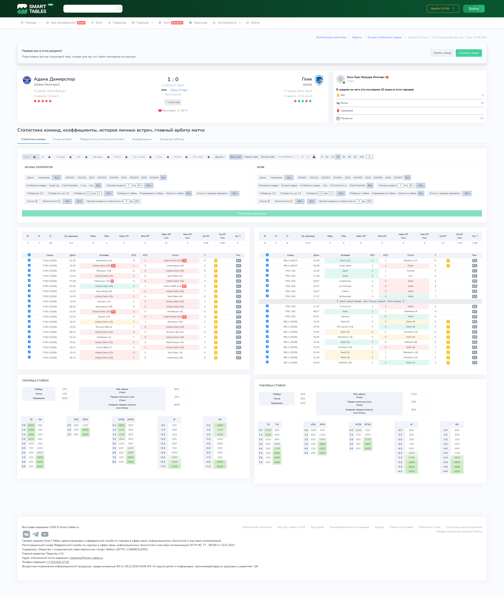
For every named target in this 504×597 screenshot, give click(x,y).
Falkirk (345, 291)
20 (338, 156)
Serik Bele (175, 296)
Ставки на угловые (401, 527)
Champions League (268, 185)
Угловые (61, 156)
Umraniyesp (175, 265)
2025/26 (154, 177)
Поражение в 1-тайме (151, 193)
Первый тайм (251, 156)
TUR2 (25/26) (50, 260)
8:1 (238, 260)
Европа (356, 37)
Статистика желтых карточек (464, 527)
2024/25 (134, 177)
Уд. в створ (139, 156)
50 (355, 156)
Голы (27, 156)
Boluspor (104, 270)
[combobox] (92, 9)
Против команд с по (121, 185)
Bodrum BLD (175, 332)
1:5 (238, 357)
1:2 (474, 362)
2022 (91, 177)
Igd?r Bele (175, 275)
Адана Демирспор (54, 79)
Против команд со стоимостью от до (109, 201)
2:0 (474, 347)
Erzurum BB (104, 326)
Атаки (178, 156)
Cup (91, 185)
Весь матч (236, 156)
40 (349, 156)
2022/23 (101, 177)
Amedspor (104, 337)
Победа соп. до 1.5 (58, 193)
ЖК (79, 156)
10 (326, 156)
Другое (219, 156)
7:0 (238, 291)
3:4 (474, 296)
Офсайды (98, 156)
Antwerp (411, 331)
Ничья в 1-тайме (175, 193)
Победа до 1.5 (35, 193)
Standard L (345, 336)
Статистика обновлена (252, 213)
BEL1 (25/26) (290, 321)
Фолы (118, 156)
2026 (388, 177)
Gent (345, 321)
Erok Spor (175, 352)
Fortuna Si (345, 306)
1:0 (238, 301)
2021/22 (81, 177)
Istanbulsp (104, 260)
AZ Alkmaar (345, 286)
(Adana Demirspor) (47, 84)
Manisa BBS (175, 286)
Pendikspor (175, 311)
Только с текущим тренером (212, 193)
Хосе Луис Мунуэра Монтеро (365, 77)
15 (332, 156)
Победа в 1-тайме (127, 193)
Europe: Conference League (384, 37)
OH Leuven (345, 326)
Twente (410, 270)
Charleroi (345, 347)
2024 (124, 177)
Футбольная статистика (331, 37)
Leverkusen (345, 281)
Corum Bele (104, 347)
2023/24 (113, 177)
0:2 (474, 326)
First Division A (338, 185)
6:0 (238, 270)
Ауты (160, 156)
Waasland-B (410, 311)
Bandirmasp (175, 342)
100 (361, 156)
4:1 (238, 347)
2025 (144, 177)
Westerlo (410, 260)
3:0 (474, 342)
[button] (453, 9)
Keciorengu (104, 291)
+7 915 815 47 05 (58, 562)
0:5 (238, 311)
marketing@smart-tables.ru (86, 558)
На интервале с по (291, 156)
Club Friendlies (70, 185)
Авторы (379, 527)
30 (343, 156)
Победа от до (85, 193)
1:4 (238, 296)
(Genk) (307, 84)
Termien (345, 316)
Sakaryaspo (103, 306)
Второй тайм (268, 156)
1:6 (238, 275)
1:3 (238, 265)
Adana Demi (175, 260)
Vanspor (104, 301)
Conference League (36, 185)
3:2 (474, 260)
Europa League (289, 185)
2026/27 (398, 177)
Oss (411, 275)
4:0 (238, 281)
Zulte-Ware (345, 265)
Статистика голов (429, 527)
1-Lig (83, 185)
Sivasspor (175, 321)
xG (43, 156)
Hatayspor (103, 281)
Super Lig (54, 185)
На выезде (44, 177)
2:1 (238, 286)
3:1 (474, 275)
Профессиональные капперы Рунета (459, 531)
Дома (30, 177)
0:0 (474, 321)
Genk (345, 260)
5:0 (238, 316)
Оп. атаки (198, 156)
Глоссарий (317, 527)
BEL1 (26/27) (290, 260)
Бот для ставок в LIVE (292, 527)
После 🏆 (32, 201)
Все (57, 177)
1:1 (238, 321)
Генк (307, 79)
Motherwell (345, 296)
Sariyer (104, 316)
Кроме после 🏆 (51, 201)
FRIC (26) (290, 270)
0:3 (238, 342)
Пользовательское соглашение (349, 527)
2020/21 (70, 177)
